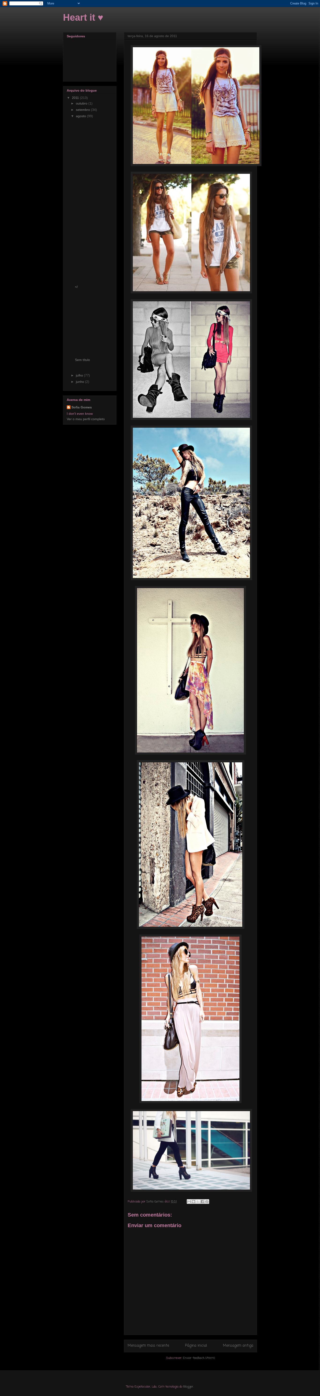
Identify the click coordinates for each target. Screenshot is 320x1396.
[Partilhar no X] (198, 1201)
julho (80, 375)
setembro (83, 110)
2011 (76, 98)
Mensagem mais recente (148, 1346)
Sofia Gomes (81, 407)
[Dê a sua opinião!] (193, 1201)
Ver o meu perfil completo (86, 419)
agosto (81, 116)
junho (80, 382)
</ (76, 287)
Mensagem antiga (238, 1346)
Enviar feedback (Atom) (199, 1358)
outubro (82, 103)
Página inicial (196, 1346)
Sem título (82, 360)
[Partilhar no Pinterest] (207, 1201)
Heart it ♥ (83, 17)
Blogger (188, 1386)
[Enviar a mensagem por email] (189, 1201)
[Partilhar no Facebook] (202, 1201)
